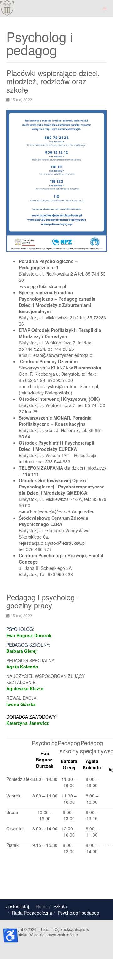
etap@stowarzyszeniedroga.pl (63, 355)
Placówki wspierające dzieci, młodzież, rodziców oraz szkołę (53, 81)
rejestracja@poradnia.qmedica (64, 511)
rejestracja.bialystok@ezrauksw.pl (52, 543)
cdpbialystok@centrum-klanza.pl (66, 386)
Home (42, 906)
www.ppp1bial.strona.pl (43, 286)
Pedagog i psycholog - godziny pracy (42, 601)
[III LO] (7, 8)
